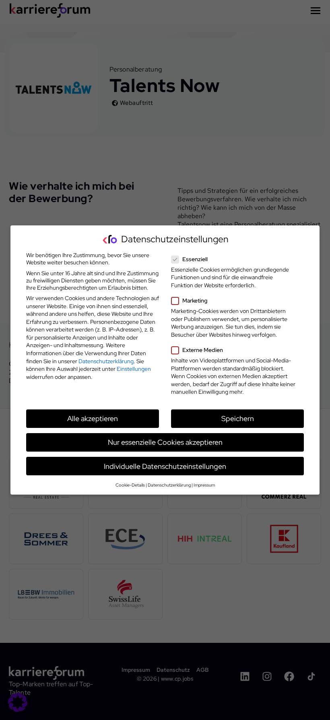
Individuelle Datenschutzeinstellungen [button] (165, 466)
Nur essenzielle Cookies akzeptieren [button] (165, 442)
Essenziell (195, 259)
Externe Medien (202, 350)
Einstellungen (134, 368)
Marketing (194, 300)
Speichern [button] (237, 418)
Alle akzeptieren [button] (92, 418)
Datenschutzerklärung (106, 361)
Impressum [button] (204, 485)
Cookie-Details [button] (130, 485)
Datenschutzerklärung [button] (169, 485)
